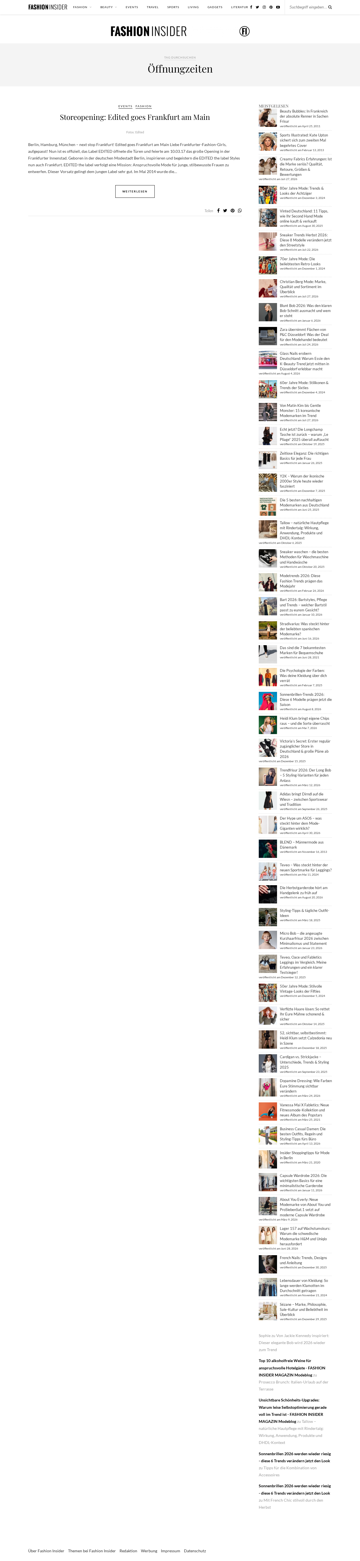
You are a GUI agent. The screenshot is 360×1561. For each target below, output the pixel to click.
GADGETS (215, 7)
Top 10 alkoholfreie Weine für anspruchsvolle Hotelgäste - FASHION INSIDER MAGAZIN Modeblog (292, 1367)
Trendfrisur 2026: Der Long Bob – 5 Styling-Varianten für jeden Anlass (305, 775)
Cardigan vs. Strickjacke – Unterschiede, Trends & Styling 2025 (304, 1062)
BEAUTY (106, 7)
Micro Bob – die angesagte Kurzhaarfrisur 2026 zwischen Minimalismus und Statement (304, 938)
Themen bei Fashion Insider (92, 1550)
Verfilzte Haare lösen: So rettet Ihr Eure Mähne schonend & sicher (305, 1014)
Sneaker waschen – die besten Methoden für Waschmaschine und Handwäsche (304, 557)
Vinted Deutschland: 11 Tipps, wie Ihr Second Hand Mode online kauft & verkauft (304, 216)
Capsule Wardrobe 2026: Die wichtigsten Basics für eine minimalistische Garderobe (303, 1180)
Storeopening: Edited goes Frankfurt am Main (135, 117)
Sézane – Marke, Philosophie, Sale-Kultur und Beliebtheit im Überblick (304, 1309)
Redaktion (128, 1550)
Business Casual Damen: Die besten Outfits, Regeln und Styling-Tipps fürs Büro (303, 1134)
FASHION (80, 7)
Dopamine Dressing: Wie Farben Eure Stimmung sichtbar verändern (306, 1085)
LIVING (193, 7)
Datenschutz (195, 1550)
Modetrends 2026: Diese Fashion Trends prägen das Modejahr (301, 580)
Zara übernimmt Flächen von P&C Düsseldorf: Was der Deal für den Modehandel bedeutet (304, 334)
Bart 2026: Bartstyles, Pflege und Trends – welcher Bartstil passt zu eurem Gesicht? (303, 604)
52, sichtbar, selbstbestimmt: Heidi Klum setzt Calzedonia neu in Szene (306, 1038)
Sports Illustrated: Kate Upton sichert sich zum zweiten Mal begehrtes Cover (304, 140)
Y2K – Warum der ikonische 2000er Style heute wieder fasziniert (302, 481)
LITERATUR (239, 7)
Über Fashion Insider (46, 1550)
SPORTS (173, 7)
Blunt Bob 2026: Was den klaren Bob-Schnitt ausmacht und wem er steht (306, 310)
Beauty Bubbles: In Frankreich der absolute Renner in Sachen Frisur (304, 116)
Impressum (170, 1550)
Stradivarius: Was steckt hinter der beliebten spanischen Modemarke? (304, 629)
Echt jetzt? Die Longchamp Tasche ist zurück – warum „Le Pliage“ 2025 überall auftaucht (304, 434)
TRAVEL (153, 7)
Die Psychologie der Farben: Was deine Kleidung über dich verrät (303, 675)
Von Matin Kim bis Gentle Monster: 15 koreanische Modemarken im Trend (300, 410)
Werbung (149, 1550)
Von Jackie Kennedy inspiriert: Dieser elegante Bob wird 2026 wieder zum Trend (294, 1342)
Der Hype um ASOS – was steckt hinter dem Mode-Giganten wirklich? (301, 823)
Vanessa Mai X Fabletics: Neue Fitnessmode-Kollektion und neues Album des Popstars (304, 1110)
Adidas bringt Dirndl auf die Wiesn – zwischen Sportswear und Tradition (304, 799)
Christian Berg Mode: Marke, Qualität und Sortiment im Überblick (303, 286)
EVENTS (132, 7)
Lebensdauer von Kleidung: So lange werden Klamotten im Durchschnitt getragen (304, 1285)
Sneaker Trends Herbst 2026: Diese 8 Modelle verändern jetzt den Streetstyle (306, 240)
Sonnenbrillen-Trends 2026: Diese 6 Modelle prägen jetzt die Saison (306, 699)
